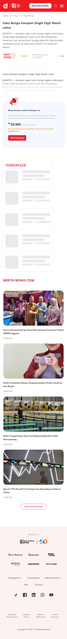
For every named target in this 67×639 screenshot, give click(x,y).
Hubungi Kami (14, 577)
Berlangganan (40, 5)
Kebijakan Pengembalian (12, 615)
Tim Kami (38, 584)
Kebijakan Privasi (26, 615)
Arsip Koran (28, 15)
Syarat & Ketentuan (55, 615)
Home (5, 15)
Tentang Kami (33, 577)
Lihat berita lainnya (33, 506)
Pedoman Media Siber (40, 615)
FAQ (26, 584)
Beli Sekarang (17, 137)
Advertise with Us (52, 577)
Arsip (15, 15)
